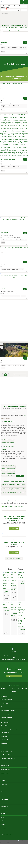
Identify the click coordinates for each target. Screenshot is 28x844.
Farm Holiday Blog (5, 714)
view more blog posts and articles (14, 558)
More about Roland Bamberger (8, 442)
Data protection (4, 784)
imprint (2, 777)
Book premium (5, 732)
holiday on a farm (15, 539)
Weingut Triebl (4, 98)
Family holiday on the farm (6, 751)
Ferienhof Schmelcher (14, 589)
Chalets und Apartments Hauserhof (14, 614)
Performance (15, 513)
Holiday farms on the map (6, 699)
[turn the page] (24, 34)
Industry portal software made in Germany (9, 840)
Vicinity (17, 10)
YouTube (3, 820)
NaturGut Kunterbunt (6, 358)
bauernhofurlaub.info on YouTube (8, 475)
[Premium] (25, 570)
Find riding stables (5, 765)
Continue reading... (14, 528)
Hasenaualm (6, 610)
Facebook (3, 802)
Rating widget (4, 736)
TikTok (2, 817)
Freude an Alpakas (5, 262)
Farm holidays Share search (20, 374)
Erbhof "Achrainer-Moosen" (6, 592)
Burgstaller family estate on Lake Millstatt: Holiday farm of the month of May (13, 485)
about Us (3, 706)
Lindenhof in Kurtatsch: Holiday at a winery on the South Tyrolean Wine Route (14, 489)
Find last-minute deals (5, 762)
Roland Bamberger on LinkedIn (8, 439)
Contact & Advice (4, 743)
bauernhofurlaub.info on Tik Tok (8, 470)
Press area (3, 787)
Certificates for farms (5, 739)
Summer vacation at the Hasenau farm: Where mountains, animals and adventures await (14, 518)
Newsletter (3, 824)
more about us (20, 475)
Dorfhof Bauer (4, 288)
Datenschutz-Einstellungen (6, 717)
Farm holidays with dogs (6, 754)
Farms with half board (5, 769)
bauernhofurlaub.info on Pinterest (8, 473)
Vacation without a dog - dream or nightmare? (14, 543)
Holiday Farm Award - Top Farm (8, 710)
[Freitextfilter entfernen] (21, 2)
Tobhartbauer (22, 630)
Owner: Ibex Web (4, 795)
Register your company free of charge (9, 729)
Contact (4, 828)
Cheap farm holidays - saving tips (8, 758)
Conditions (3, 780)
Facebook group (4, 806)
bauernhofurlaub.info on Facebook (8, 468)
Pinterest (3, 813)
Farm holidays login (6, 834)
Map (10, 10)
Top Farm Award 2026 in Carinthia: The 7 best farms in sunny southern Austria (13, 493)
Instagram (3, 810)
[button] (2, 374)
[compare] (1, 31)
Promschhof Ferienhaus (21, 582)
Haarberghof (4, 42)
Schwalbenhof (4, 232)
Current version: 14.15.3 (5, 842)
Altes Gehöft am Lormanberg (8, 159)
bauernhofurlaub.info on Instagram (8, 465)
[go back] (3, 34)
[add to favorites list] (1, 28)
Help (2, 791)
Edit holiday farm (4, 725)
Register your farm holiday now (15, 676)
